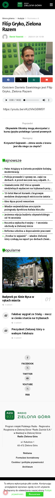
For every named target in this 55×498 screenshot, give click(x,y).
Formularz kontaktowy (27, 457)
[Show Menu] (51, 4)
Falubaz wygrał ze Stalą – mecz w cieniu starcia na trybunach (31, 316)
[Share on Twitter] (21, 79)
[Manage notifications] (5, 492)
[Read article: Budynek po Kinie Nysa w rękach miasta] (27, 275)
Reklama (27, 453)
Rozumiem (34, 494)
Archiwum (27, 466)
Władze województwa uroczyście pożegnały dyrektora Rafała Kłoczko (24, 208)
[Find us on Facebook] (27, 357)
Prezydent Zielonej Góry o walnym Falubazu (27, 331)
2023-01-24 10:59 (36, 36)
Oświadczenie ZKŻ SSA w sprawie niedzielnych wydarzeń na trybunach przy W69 (27, 187)
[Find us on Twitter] (27, 368)
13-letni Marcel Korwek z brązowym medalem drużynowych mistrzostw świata (27, 195)
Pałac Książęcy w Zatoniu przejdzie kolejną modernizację (27, 170)
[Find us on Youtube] (27, 378)
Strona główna (8, 18)
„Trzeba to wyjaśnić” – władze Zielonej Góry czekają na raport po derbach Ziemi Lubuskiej (26, 238)
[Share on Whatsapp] (34, 79)
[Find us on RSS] (27, 388)
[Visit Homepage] (29, 5)
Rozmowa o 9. (33, 18)
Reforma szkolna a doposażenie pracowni (27, 231)
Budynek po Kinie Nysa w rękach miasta (18, 298)
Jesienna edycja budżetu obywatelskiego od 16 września (27, 216)
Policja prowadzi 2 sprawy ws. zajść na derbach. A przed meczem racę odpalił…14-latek (27, 179)
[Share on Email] (47, 79)
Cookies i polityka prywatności (27, 462)
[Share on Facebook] (8, 79)
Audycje (21, 18)
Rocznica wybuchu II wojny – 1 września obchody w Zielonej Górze (26, 225)
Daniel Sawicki (16, 36)
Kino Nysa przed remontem (19, 201)
